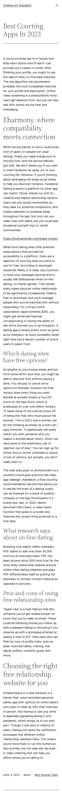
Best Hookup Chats (46, 774)
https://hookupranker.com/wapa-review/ (30, 238)
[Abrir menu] (57, 5)
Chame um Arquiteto (17, 5)
